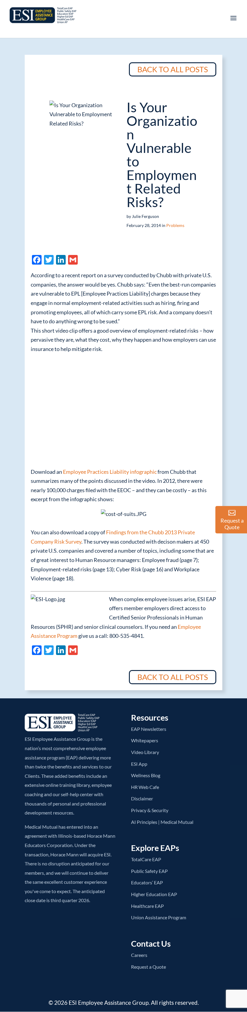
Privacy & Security (149, 810)
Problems (175, 225)
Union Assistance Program (158, 917)
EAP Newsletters (148, 729)
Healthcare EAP (147, 906)
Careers (139, 955)
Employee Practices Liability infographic (110, 471)
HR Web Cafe (145, 787)
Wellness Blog (145, 775)
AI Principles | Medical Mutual (162, 822)
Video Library (145, 752)
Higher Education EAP (154, 894)
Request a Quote (148, 967)
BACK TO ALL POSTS (172, 69)
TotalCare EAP (146, 859)
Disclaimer (142, 798)
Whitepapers (144, 740)
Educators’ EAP (147, 882)
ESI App (139, 764)
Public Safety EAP (149, 871)
